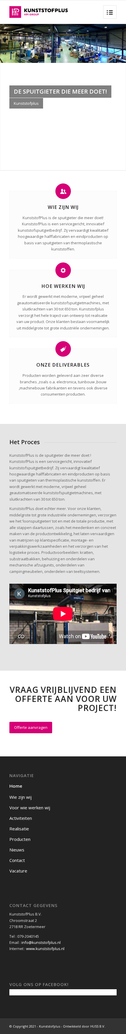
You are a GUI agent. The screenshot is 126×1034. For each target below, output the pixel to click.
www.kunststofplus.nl (45, 948)
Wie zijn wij (63, 207)
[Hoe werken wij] (63, 270)
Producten (19, 839)
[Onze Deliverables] (63, 349)
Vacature (18, 871)
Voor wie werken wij (29, 807)
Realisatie (19, 829)
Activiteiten (20, 818)
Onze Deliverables (63, 365)
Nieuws (16, 850)
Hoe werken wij (63, 286)
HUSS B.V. (97, 1026)
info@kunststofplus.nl (41, 942)
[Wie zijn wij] (63, 191)
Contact (17, 860)
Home (15, 786)
